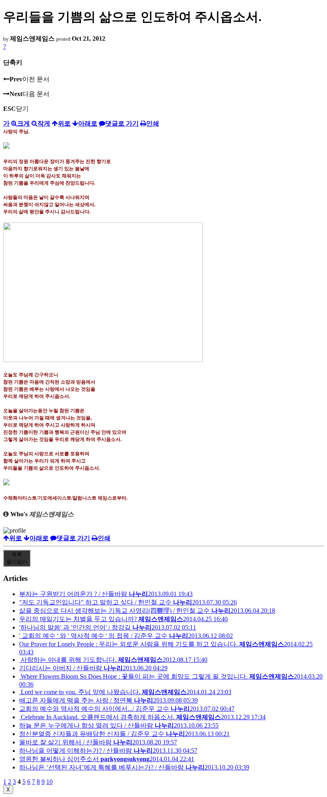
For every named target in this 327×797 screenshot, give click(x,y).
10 (49, 781)
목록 (16, 558)
